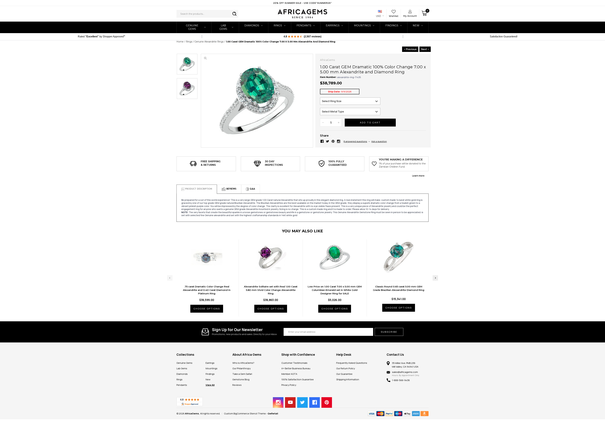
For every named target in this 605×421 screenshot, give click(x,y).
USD (379, 16)
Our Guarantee (344, 374)
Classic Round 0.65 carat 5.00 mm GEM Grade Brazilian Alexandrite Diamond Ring (398, 288)
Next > (425, 49)
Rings (278, 25)
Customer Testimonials (294, 363)
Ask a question (379, 141)
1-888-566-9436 (401, 380)
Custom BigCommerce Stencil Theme (245, 413)
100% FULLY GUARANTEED (337, 163)
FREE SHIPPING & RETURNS (211, 163)
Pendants (304, 25)
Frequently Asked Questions (351, 363)
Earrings (333, 25)
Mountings (362, 25)
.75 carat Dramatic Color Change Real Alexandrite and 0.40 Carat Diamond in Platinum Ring (206, 290)
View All (210, 385)
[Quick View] (203, 272)
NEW (416, 25)
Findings (391, 25)
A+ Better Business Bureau (295, 368)
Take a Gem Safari (242, 374)
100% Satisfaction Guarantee (297, 379)
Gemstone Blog (240, 379)
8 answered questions (355, 141)
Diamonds (251, 25)
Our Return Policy (345, 368)
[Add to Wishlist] (210, 272)
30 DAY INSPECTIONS (274, 163)
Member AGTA (289, 374)
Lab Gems (223, 27)
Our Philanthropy (241, 368)
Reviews (237, 385)
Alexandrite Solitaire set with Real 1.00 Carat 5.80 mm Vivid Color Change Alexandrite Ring (270, 290)
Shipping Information (347, 379)
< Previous (410, 49)
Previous (170, 278)
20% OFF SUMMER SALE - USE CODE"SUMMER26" (302, 2)
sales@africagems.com (405, 372)
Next (435, 278)
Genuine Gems (192, 27)
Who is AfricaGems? (243, 363)
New (208, 379)
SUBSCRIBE (389, 331)
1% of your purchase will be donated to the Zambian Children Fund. (402, 165)
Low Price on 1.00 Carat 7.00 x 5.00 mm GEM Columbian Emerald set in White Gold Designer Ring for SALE (335, 290)
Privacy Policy (288, 385)
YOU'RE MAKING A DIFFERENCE (401, 159)
